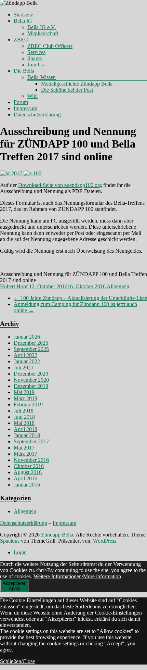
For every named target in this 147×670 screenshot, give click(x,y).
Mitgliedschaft (42, 33)
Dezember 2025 (31, 343)
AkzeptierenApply (14, 586)
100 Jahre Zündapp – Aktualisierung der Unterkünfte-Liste (80, 298)
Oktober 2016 (29, 466)
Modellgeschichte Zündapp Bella (76, 84)
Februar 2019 (28, 404)
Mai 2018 (24, 423)
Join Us (35, 64)
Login (20, 552)
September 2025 (31, 349)
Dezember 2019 (31, 386)
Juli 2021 (24, 367)
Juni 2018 (24, 417)
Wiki (32, 96)
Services (36, 52)
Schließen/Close (17, 661)
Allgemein (118, 286)
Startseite (23, 14)
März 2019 (25, 398)
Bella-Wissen (41, 77)
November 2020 (31, 380)
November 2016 (31, 460)
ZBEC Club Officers (49, 46)
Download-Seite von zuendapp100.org (60, 185)
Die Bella (24, 71)
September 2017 (31, 441)
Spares (34, 58)
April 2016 (25, 478)
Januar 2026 (27, 337)
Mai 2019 (24, 392)
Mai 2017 (24, 448)
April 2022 (25, 355)
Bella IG (23, 21)
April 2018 (25, 429)
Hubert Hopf (14, 286)
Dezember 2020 (31, 374)
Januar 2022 (27, 361)
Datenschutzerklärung (37, 114)
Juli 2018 (24, 411)
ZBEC (21, 39)
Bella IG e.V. (41, 27)
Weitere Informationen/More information (77, 576)
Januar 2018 (27, 435)
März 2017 (25, 454)
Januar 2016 (27, 485)
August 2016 (28, 472)
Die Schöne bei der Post (67, 90)
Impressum (25, 108)
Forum (21, 102)
